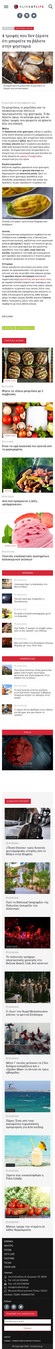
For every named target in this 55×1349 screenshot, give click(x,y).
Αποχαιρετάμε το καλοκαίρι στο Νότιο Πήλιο (30, 585)
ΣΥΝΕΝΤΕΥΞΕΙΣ (27, 659)
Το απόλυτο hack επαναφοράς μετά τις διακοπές (32, 614)
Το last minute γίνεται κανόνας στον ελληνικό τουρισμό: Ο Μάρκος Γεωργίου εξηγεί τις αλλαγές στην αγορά (32, 694)
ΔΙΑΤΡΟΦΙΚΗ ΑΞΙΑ (25, 328)
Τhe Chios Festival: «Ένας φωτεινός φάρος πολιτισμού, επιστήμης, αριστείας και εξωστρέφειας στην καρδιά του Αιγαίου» (33, 674)
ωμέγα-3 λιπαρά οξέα (30, 156)
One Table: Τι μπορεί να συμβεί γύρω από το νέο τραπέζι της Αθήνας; (33, 629)
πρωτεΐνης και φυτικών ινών (35, 279)
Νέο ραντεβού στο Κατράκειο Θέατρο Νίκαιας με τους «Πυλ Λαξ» (33, 644)
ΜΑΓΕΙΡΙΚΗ (8, 328)
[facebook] (19, 15)
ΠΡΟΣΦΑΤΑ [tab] (27, 573)
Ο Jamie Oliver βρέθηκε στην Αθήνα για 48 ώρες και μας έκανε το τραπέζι (33, 712)
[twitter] (34, 15)
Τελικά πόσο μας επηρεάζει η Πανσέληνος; (29, 600)
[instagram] (27, 15)
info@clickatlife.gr (18, 1287)
